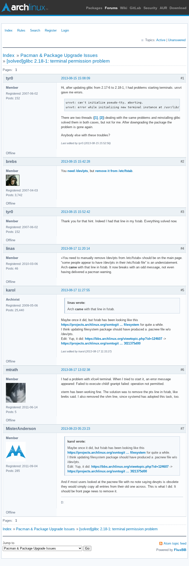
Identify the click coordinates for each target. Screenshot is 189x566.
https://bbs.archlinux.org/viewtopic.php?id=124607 (123, 339)
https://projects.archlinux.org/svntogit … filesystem (100, 324)
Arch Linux (24, 7)
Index (9, 30)
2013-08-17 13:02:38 (75, 370)
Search (35, 30)
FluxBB (180, 550)
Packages (94, 8)
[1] (96, 118)
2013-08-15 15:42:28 (75, 161)
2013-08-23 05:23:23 (75, 428)
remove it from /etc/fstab (113, 171)
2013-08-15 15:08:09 (75, 78)
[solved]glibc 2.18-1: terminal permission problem (58, 61)
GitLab (135, 8)
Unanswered (177, 40)
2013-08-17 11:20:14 (75, 248)
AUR (163, 8)
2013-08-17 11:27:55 (75, 290)
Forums (111, 8)
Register (51, 30)
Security (150, 8)
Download (178, 8)
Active (160, 40)
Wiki (123, 8)
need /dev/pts (77, 171)
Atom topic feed (175, 543)
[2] (101, 118)
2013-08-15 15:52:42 (75, 212)
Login (65, 30)
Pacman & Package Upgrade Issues (59, 55)
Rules (21, 30)
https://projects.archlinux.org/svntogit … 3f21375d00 (101, 343)
